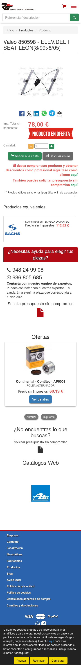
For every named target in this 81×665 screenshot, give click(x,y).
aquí (74, 174)
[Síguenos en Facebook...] (43, 624)
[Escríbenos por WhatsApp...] (37, 624)
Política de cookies (19, 592)
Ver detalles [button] (40, 399)
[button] (59, 114)
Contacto (12, 542)
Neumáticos (14, 554)
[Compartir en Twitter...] (29, 114)
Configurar (58, 660)
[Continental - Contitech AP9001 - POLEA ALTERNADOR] (40, 360)
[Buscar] (74, 17)
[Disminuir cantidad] (31, 146)
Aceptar (21, 660)
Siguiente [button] (49, 417)
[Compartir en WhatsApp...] (45, 114)
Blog (10, 573)
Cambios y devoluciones (22, 605)
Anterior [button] (31, 417)
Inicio (10, 30)
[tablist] (40, 381)
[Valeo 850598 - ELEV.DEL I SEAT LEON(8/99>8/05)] (40, 81)
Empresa (12, 535)
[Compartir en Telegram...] (53, 114)
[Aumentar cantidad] (51, 146)
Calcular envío (59, 156)
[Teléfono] (9, 269)
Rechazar (39, 660)
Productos (26, 30)
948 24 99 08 (27, 269)
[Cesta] (64, 6)
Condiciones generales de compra (29, 599)
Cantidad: (9, 145)
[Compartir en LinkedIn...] (36, 114)
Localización (15, 548)
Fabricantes (14, 561)
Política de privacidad (20, 586)
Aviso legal (14, 580)
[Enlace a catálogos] (40, 492)
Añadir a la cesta (26, 156)
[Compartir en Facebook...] (22, 114)
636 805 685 (26, 277)
